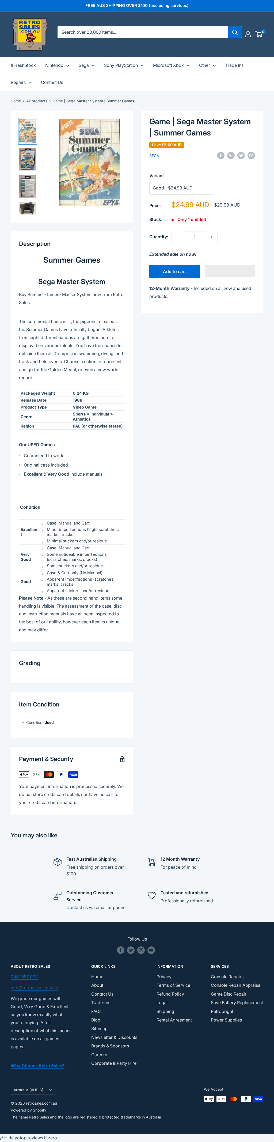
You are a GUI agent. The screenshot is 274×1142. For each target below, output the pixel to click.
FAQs (96, 1011)
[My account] (248, 34)
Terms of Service (173, 985)
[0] (259, 34)
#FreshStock (23, 65)
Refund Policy (170, 994)
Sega (84, 65)
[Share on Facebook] (220, 155)
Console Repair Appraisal (236, 985)
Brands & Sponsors (110, 1045)
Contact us (77, 907)
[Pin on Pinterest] (231, 155)
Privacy (164, 976)
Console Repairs (227, 976)
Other (204, 65)
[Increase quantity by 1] (211, 237)
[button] (230, 271)
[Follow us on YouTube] (151, 950)
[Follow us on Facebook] (120, 950)
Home (16, 101)
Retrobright (222, 1011)
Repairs (18, 82)
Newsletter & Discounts (114, 1037)
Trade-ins (100, 1002)
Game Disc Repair (228, 994)
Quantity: (158, 236)
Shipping (165, 1011)
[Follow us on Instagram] (141, 950)
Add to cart (174, 271)
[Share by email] (251, 155)
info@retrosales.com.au (34, 987)
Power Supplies (226, 1020)
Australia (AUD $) (28, 1090)
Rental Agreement (174, 1020)
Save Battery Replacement (237, 1002)
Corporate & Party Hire (113, 1063)
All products (36, 101)
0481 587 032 (24, 976)
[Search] (235, 32)
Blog (95, 1020)
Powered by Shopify (28, 1110)
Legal (162, 1002)
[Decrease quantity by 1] (177, 237)
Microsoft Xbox (168, 65)
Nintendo (54, 65)
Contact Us (52, 82)
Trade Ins (234, 65)
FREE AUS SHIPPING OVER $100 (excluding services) (137, 5)
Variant (156, 175)
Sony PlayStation (121, 65)
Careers (99, 1054)
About (97, 985)
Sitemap (99, 1028)
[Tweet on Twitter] (241, 155)
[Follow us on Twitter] (131, 950)
